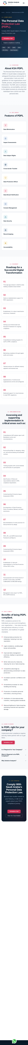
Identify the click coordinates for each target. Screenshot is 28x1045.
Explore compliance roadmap (12, 43)
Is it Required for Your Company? (12, 749)
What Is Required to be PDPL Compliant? (11, 755)
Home (3, 12)
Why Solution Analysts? (9, 760)
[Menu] (23, 3)
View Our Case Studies (14, 815)
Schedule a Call (8, 38)
